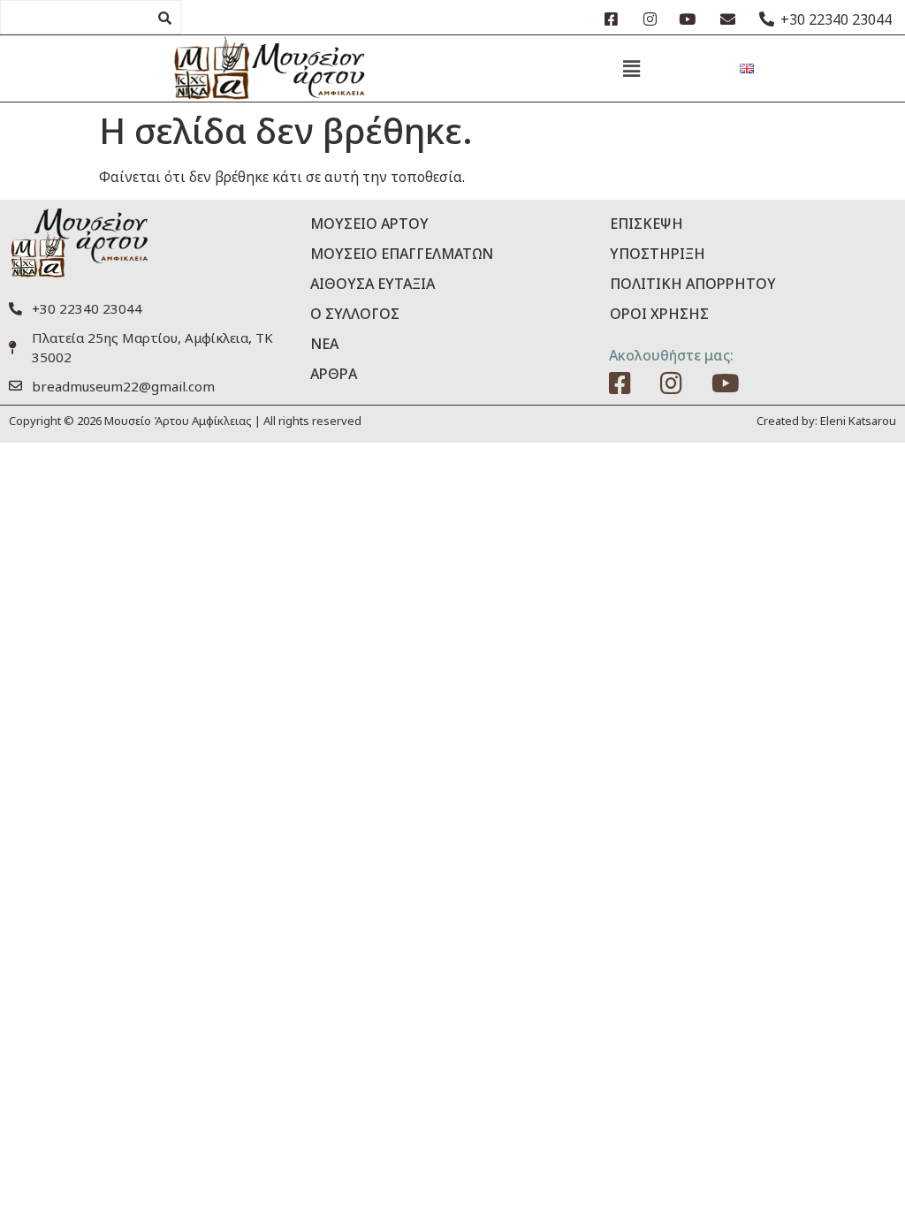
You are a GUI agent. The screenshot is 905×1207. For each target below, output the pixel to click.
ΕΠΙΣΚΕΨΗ (646, 223)
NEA (324, 343)
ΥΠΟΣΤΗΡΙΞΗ (657, 253)
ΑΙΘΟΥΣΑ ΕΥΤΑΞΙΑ (372, 283)
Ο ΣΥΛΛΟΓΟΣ (354, 313)
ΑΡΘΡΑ (333, 373)
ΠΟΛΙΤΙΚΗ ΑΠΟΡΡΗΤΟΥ (693, 283)
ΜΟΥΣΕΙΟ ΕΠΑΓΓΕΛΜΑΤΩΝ (401, 253)
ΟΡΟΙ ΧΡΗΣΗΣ (659, 313)
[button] (631, 68)
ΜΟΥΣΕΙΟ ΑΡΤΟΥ (369, 223)
